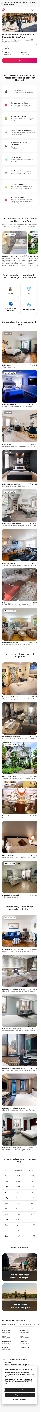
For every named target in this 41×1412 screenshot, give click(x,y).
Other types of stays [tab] (24, 1324)
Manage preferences (19, 1400)
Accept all (20, 1390)
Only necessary (20, 1395)
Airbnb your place (30, 10)
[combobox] (20, 48)
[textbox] (11, 55)
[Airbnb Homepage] (3, 10)
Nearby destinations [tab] (8, 1324)
